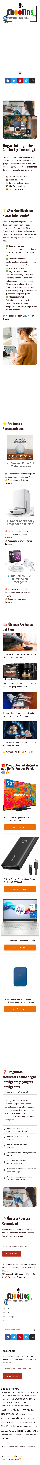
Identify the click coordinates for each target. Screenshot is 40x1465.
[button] (20, 73)
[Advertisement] (20, 46)
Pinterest (12, 1277)
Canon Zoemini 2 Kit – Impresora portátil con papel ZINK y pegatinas (19, 1001)
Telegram (21, 1277)
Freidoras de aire (16, 189)
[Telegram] (26, 80)
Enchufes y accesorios (21, 1406)
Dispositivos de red (21, 1402)
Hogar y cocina (9, 1413)
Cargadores (32, 1395)
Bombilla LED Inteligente (13, 1395)
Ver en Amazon (20, 827)
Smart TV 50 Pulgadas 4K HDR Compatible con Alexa (16, 819)
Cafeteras (25, 1395)
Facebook (9, 1274)
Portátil (10, 1426)
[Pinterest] (20, 80)
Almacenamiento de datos (9, 1392)
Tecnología (30, 1430)
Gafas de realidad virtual (19, 183)
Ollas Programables (17, 186)
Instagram (21, 1274)
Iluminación (22, 1414)
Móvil (13, 1422)
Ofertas (19, 1422)
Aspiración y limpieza (26, 1392)
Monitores (6, 1422)
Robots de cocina (15, 179)
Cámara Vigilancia (7, 1402)
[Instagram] (32, 80)
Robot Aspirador (21, 1426)
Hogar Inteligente (24, 1409)
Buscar (34, 1329)
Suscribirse (11, 1253)
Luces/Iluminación (28, 1419)
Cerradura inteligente (7, 1399)
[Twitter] (14, 80)
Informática (14, 1418)
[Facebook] (8, 80)
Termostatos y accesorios (11, 1435)
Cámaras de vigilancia (24, 1398)
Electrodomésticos (7, 1406)
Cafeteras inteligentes (18, 176)
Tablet (20, 1430)
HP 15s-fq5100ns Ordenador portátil (19, 940)
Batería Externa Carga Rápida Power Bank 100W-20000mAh (19, 881)
